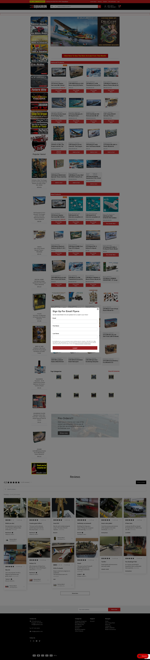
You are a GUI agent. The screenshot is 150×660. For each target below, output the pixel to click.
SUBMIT (75, 348)
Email (54, 318)
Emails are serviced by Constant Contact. (83, 343)
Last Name (56, 333)
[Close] (98, 309)
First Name (56, 325)
